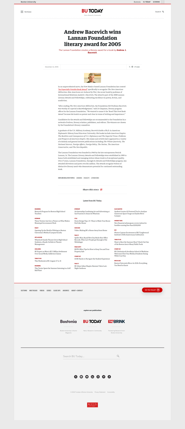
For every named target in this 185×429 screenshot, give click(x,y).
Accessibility (111, 392)
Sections (24, 291)
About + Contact (77, 291)
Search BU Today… (73, 356)
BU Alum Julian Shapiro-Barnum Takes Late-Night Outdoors (90, 267)
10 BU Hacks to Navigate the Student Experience (92, 259)
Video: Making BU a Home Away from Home (90, 230)
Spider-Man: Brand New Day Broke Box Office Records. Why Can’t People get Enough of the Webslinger (91, 240)
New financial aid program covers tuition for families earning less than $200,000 (130, 224)
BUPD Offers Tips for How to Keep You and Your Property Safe (91, 250)
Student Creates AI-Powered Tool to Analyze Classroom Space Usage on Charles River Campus (130, 214)
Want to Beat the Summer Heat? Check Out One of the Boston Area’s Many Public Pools (131, 243)
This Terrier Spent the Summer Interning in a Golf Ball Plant (53, 269)
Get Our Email (150, 290)
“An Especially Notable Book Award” (73, 89)
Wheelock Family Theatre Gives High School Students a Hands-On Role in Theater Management (51, 242)
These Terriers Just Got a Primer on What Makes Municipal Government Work (52, 222)
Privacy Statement (100, 392)
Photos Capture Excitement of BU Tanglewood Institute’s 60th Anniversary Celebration (131, 234)
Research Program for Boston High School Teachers (50, 213)
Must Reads (33, 291)
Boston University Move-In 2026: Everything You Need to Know (130, 264)
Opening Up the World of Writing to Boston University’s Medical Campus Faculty (50, 232)
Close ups (56, 291)
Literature (95, 178)
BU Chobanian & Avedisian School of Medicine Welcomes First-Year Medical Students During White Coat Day (131, 254)
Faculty (86, 178)
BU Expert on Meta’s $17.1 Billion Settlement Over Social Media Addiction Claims (51, 253)
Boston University (28, 2)
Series (49, 291)
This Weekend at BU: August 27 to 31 (48, 261)
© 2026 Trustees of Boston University (81, 392)
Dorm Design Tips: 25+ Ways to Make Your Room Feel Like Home (92, 222)
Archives (66, 291)
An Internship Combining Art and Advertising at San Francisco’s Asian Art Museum (92, 213)
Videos (42, 291)
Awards (79, 178)
